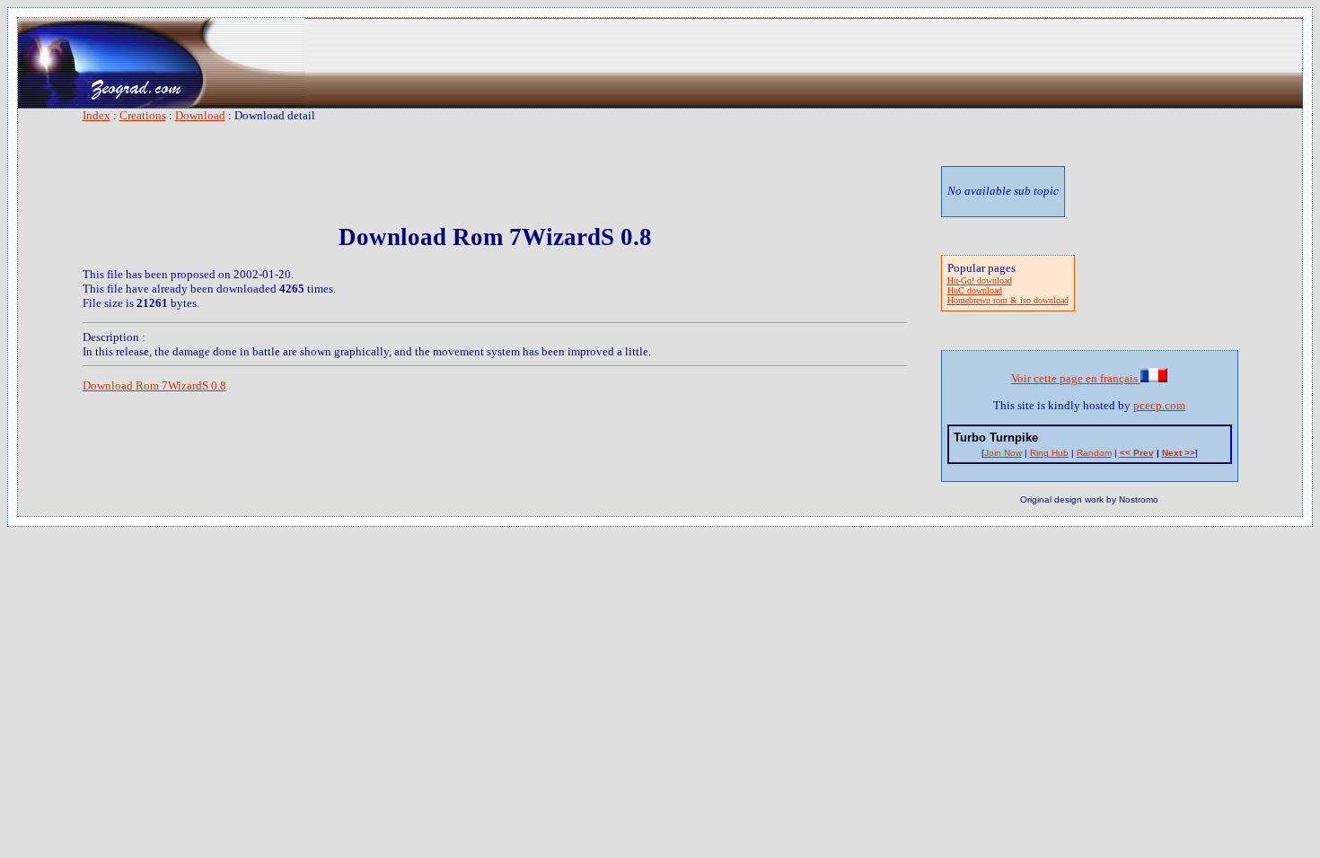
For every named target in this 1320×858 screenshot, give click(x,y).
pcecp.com (1159, 405)
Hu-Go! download (979, 280)
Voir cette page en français (1075, 378)
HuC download (974, 290)
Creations (142, 115)
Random (1094, 453)
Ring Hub (1049, 453)
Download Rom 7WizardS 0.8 (154, 385)
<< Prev (1137, 453)
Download (200, 115)
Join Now (1003, 453)
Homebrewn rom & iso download (1008, 300)
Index (96, 115)
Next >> (1178, 453)
